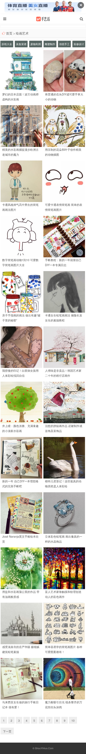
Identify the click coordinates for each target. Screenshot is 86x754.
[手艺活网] (43, 19)
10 (73, 720)
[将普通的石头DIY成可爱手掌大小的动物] (64, 70)
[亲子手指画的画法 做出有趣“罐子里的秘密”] (21, 291)
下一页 (7, 731)
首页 (9, 33)
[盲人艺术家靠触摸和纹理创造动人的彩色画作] (64, 568)
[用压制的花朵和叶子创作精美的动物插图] (64, 126)
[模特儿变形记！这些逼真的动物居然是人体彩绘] (64, 457)
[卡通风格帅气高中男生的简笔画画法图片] (21, 181)
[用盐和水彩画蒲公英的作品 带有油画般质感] (21, 568)
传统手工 (64, 44)
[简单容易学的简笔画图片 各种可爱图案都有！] (64, 623)
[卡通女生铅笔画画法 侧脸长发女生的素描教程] (64, 291)
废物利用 (35, 44)
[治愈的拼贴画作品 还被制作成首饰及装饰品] (64, 402)
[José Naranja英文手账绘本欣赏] (21, 512)
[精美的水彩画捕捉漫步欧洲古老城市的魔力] (21, 126)
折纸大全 (7, 44)
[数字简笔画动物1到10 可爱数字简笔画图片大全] (21, 236)
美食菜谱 (21, 44)
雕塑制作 (50, 44)
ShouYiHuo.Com (44, 748)
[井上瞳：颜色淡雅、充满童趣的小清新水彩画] (21, 402)
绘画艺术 (22, 33)
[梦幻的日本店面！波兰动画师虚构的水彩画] (21, 70)
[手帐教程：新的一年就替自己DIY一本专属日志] (64, 236)
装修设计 (79, 44)
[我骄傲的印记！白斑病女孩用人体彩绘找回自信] (21, 347)
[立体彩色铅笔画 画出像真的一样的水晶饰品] (64, 512)
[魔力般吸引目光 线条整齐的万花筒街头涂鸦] (64, 678)
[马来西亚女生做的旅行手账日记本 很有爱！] (21, 678)
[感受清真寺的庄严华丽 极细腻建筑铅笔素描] (21, 623)
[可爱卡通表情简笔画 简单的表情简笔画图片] (64, 181)
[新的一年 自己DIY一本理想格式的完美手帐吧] (21, 457)
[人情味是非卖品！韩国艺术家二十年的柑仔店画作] (64, 347)
